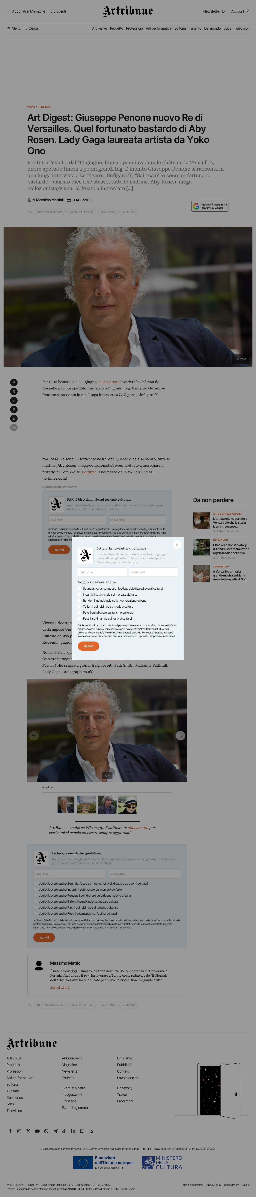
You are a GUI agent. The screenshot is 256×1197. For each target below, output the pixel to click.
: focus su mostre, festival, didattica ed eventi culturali (123, 588)
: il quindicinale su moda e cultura (108, 606)
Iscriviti (88, 646)
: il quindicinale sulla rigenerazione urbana (114, 600)
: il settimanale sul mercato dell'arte (110, 594)
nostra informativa (135, 628)
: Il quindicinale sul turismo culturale (108, 612)
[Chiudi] (177, 544)
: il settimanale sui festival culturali (107, 618)
